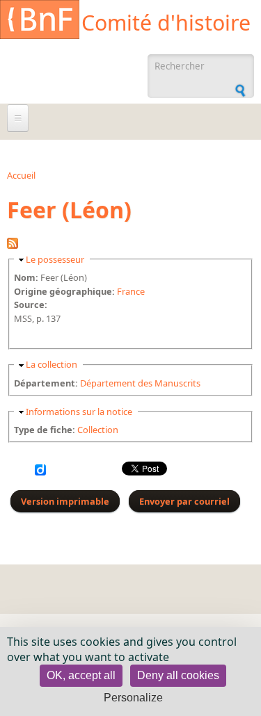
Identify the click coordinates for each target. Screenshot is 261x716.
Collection (97, 429)
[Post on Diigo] (40, 472)
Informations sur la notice (79, 411)
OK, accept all (81, 675)
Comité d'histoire (166, 22)
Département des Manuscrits (140, 383)
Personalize (133, 697)
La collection (51, 364)
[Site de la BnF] (39, 21)
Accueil (21, 175)
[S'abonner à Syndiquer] (12, 245)
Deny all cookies (178, 675)
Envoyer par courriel (184, 501)
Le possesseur (55, 259)
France (131, 291)
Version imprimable (65, 501)
